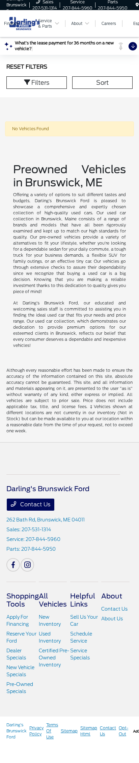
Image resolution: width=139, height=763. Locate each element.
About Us (112, 618)
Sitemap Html (88, 730)
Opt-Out (123, 730)
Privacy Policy (36, 730)
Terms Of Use (52, 730)
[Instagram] (27, 565)
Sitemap (69, 730)
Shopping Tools (22, 600)
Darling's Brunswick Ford (16, 730)
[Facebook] (13, 565)
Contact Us (34, 504)
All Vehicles (53, 600)
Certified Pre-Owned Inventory (54, 657)
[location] (137, 4)
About (111, 596)
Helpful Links (82, 600)
